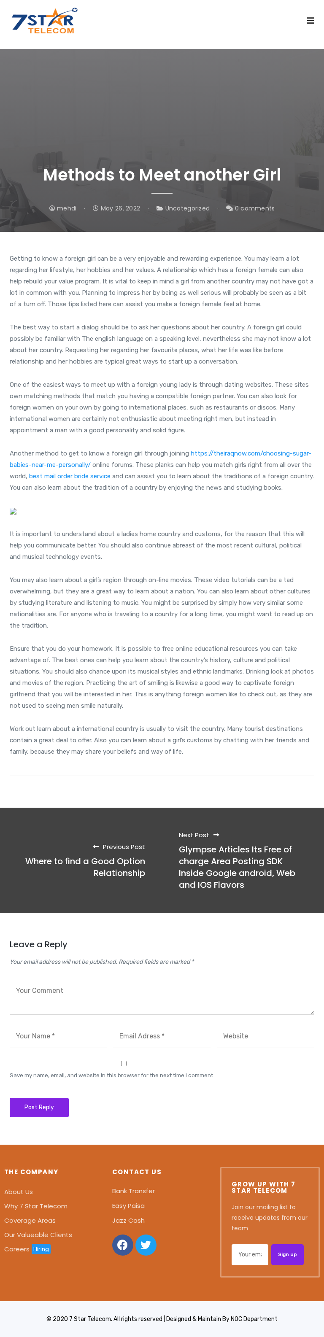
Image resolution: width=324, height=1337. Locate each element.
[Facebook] (122, 1245)
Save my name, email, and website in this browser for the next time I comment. (112, 1075)
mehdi (66, 208)
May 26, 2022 (119, 208)
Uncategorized (187, 208)
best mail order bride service (70, 476)
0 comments (254, 208)
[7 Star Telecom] (44, 24)
